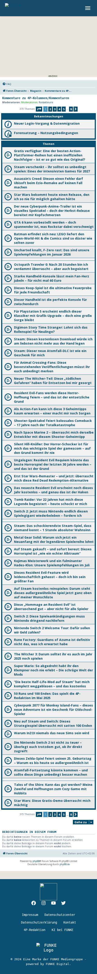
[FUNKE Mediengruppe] (48, 947)
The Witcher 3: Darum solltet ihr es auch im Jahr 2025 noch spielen (53, 656)
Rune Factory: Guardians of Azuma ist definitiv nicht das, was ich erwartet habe (52, 642)
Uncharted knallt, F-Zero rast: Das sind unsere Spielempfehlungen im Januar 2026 (51, 252)
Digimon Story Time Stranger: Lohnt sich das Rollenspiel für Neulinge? (51, 329)
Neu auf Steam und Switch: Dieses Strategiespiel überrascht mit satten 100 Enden (53, 723)
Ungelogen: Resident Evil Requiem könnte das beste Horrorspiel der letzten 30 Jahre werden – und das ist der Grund (52, 464)
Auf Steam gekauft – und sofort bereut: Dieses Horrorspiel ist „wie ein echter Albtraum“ (53, 551)
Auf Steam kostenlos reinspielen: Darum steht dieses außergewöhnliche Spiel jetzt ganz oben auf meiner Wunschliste (53, 592)
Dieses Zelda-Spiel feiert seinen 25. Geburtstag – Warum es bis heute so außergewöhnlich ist (52, 760)
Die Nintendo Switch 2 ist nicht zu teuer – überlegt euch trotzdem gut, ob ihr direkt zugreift (48, 746)
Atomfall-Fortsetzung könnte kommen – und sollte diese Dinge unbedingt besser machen (51, 772)
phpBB (35, 861)
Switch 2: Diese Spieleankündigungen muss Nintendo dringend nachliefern (49, 618)
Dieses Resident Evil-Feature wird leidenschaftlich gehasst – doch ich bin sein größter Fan (49, 576)
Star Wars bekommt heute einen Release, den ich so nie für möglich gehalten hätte (51, 196)
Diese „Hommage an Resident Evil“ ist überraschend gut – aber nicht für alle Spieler (51, 606)
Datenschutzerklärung (39, 922)
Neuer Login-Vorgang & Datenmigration (47, 123)
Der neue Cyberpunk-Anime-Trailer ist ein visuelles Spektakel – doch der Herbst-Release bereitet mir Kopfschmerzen (52, 210)
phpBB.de (65, 864)
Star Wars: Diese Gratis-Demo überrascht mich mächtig (52, 802)
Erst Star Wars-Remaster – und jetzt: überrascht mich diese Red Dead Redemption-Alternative (53, 478)
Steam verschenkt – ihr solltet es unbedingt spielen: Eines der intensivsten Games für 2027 (52, 169)
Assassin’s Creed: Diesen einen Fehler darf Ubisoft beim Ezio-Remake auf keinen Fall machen (48, 182)
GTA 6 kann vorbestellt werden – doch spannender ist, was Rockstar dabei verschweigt (54, 224)
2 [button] (50, 109)
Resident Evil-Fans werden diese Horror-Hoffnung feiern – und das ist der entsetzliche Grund (51, 397)
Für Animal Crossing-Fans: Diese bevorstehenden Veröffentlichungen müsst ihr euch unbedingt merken (52, 366)
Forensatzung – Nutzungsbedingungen (46, 133)
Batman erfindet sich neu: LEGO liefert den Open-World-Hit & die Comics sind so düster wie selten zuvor (53, 238)
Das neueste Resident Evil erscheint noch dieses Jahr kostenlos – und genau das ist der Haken (53, 490)
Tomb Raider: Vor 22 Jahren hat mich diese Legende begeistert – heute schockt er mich (50, 501)
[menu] (88, 8)
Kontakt (69, 922)
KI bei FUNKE (62, 930)
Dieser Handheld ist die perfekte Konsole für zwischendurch (50, 301)
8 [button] (71, 109)
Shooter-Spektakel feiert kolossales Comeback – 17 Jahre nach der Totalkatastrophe (53, 422)
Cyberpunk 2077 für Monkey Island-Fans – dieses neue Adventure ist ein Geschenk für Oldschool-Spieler (53, 709)
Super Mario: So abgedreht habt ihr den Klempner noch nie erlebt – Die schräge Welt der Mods (53, 670)
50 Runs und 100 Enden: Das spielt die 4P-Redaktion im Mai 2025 (47, 695)
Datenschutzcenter (59, 915)
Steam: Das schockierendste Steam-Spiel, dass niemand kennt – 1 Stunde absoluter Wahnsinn (52, 528)
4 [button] (59, 109)
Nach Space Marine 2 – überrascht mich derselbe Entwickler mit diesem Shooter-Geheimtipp (54, 434)
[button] (39, 109)
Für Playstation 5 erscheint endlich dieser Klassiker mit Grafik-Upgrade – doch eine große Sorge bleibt (53, 315)
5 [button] (64, 109)
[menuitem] (6, 84)
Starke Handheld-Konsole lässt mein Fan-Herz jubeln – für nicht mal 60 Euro (51, 278)
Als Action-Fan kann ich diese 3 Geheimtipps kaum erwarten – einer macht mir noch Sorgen (52, 411)
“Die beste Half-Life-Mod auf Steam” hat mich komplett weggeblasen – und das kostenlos (52, 684)
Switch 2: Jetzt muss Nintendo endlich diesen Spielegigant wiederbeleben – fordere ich (51, 513)
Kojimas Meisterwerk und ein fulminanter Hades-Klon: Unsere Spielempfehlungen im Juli (52, 563)
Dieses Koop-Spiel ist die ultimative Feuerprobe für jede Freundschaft (53, 290)
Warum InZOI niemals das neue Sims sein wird (52, 733)
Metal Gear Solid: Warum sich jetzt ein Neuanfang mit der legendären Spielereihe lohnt (54, 539)
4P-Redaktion (34, 930)
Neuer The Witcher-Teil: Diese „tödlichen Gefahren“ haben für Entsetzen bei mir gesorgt (53, 380)
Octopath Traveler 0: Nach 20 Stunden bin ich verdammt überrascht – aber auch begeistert (51, 266)
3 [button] (54, 109)
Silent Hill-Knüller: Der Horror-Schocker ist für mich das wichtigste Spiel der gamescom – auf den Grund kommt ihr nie (52, 448)
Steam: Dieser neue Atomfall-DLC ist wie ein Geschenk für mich (50, 353)
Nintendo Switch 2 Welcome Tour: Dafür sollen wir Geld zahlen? (52, 630)
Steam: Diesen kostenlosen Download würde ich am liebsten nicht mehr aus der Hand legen (53, 341)
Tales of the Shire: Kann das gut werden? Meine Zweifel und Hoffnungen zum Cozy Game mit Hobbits (53, 788)
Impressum (30, 915)
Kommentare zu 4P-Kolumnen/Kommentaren (35, 98)
